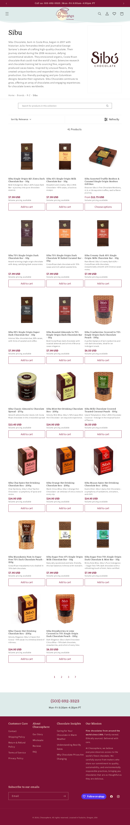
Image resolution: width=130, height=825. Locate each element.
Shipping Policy (16, 736)
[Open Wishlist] (114, 13)
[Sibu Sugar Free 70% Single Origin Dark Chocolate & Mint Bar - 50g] (103, 534)
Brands (20, 95)
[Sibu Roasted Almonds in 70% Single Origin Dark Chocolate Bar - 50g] (64, 309)
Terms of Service (17, 752)
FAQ (35, 751)
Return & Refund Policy (17, 744)
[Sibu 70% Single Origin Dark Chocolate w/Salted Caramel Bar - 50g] (64, 233)
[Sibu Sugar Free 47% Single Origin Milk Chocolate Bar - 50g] (64, 534)
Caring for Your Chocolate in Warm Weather (67, 735)
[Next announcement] (123, 3)
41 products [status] (75, 129)
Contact (12, 731)
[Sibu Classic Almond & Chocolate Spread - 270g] (26, 386)
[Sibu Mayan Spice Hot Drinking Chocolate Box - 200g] (103, 460)
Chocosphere (45, 817)
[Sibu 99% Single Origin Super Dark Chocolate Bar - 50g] (26, 309)
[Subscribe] (64, 796)
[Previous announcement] (6, 3)
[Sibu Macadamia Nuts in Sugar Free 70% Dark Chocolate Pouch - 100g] (26, 534)
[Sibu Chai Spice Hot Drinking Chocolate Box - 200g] (26, 460)
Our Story (38, 734)
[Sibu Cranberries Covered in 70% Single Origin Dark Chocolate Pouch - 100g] (103, 309)
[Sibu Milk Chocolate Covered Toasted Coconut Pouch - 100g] (103, 386)
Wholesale (38, 740)
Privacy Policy (15, 758)
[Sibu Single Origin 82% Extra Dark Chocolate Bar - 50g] (26, 156)
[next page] (75, 677)
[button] (7, 13)
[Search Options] (108, 106)
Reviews (37, 745)
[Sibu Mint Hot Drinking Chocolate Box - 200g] (64, 386)
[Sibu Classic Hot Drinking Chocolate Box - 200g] (26, 608)
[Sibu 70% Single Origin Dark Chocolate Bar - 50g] (26, 233)
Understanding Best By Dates (69, 746)
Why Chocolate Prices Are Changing (70, 756)
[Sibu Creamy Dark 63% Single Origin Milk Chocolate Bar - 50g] (103, 233)
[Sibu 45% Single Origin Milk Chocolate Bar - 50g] (64, 156)
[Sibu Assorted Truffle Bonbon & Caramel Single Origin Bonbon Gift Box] (103, 156)
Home (11, 95)
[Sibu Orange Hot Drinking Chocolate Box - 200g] (64, 460)
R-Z (28, 95)
